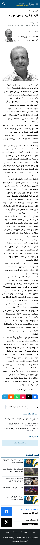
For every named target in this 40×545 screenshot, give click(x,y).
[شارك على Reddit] (11, 396)
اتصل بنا (7, 532)
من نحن (32, 532)
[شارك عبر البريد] (23, 396)
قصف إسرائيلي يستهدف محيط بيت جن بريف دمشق (22, 424)
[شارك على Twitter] (29, 396)
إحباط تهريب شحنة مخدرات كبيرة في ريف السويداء (20, 428)
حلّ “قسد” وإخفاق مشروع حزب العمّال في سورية (13, 498)
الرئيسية (15, 532)
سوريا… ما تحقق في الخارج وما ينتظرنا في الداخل (20, 418)
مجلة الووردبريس (17, 541)
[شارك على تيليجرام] (5, 396)
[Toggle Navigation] (37, 4)
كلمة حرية (24, 532)
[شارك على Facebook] (35, 396)
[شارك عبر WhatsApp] (17, 396)
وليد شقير (35, 20)
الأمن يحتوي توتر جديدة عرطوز (13, 487)
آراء (29, 10)
